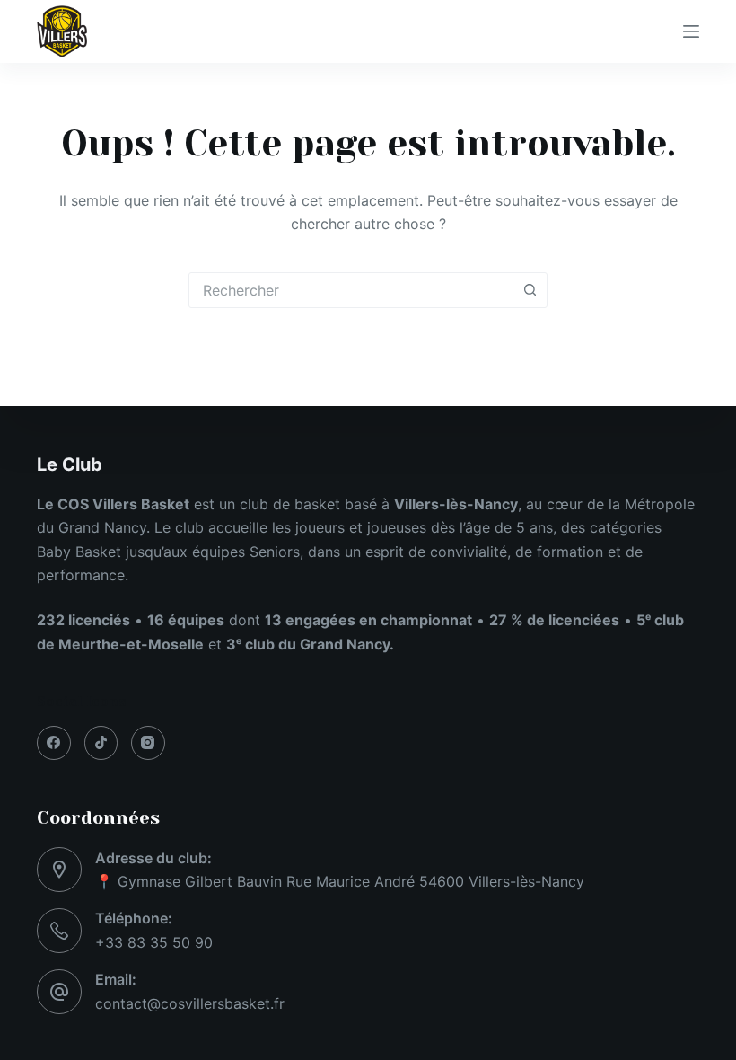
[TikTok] (101, 743)
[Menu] (691, 31)
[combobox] (351, 290)
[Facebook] (54, 743)
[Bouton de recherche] (530, 290)
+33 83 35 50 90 (154, 942)
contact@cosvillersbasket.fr (190, 1003)
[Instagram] (148, 743)
